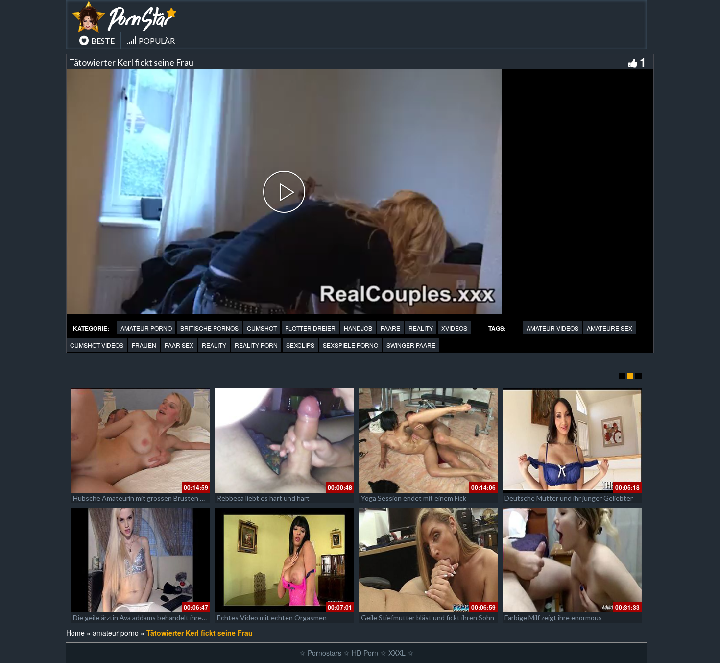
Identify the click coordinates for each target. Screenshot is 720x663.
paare (390, 328)
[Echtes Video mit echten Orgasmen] (284, 560)
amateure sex (609, 328)
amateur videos (552, 328)
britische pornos (209, 328)
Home (75, 633)
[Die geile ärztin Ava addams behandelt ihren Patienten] (140, 560)
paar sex (179, 345)
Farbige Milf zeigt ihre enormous (553, 617)
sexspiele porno (350, 345)
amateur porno (146, 328)
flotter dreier (310, 328)
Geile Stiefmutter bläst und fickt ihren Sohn (427, 617)
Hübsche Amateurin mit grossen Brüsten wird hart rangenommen (173, 498)
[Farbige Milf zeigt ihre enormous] (572, 560)
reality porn (256, 345)
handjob (358, 328)
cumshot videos (96, 345)
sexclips (300, 345)
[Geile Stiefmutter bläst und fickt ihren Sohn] (428, 560)
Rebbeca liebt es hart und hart (263, 498)
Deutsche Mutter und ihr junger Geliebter (568, 498)
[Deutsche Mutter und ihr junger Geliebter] (572, 440)
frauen (144, 345)
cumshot (262, 328)
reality (420, 328)
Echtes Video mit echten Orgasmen (272, 617)
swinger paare (410, 345)
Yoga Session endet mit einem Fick (413, 498)
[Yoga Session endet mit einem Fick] (428, 440)
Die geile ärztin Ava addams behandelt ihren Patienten (155, 617)
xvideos (454, 328)
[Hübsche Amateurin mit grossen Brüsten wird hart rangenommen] (140, 440)
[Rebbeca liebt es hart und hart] (284, 440)
